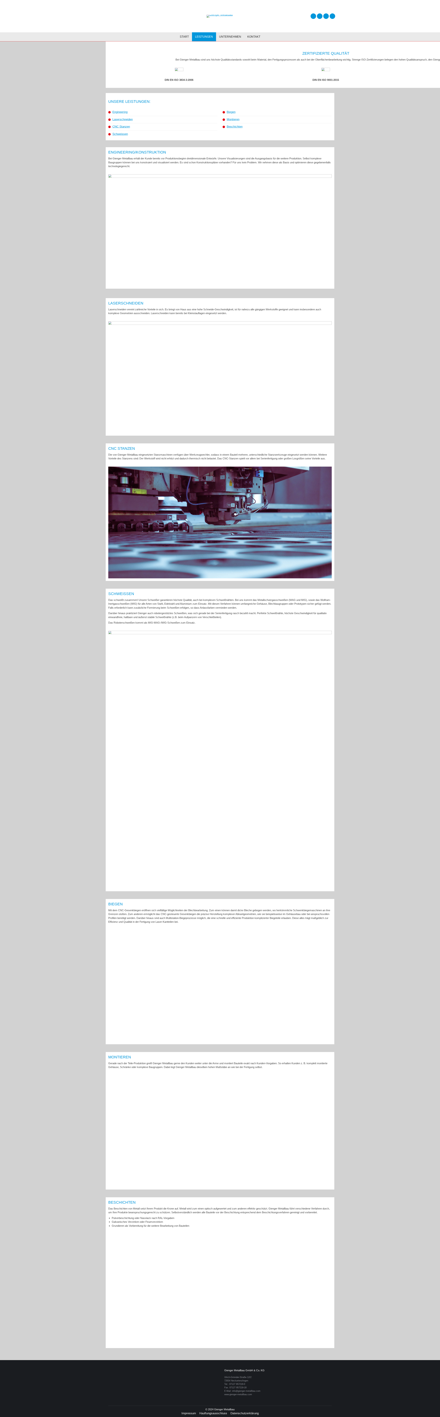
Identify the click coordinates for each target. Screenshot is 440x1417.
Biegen (231, 112)
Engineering (120, 112)
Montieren (233, 119)
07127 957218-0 (237, 1384)
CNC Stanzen (121, 126)
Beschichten (235, 126)
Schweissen (120, 134)
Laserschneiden (122, 119)
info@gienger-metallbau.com (246, 1391)
